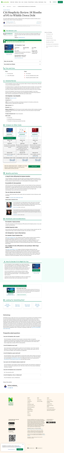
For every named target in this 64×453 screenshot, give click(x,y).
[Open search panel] (50, 2)
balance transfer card (16, 359)
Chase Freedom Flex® (11, 237)
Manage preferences (11, 449)
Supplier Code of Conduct (50, 402)
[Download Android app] (11, 429)
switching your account (15, 358)
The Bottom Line (49, 34)
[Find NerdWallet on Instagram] (51, 422)
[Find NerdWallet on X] (47, 422)
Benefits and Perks (50, 42)
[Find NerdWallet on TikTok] (55, 422)
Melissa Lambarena (12, 385)
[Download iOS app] (11, 423)
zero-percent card (7, 359)
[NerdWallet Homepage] (4, 6)
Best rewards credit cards (27, 305)
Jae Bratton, (15, 214)
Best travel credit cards (17, 305)
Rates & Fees (8, 54)
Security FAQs (39, 401)
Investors (29, 415)
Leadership (29, 401)
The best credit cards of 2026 (7, 305)
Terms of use (49, 399)
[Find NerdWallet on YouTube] (49, 422)
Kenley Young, (15, 207)
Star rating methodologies (30, 409)
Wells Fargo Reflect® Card (12, 249)
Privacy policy (49, 403)
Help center (39, 399)
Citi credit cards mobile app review (16, 197)
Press (28, 412)
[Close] (23, 444)
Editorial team (30, 411)
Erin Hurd (38, 23)
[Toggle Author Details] (14, 21)
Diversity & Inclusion (31, 405)
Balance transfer (13, 98)
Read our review (21, 294)
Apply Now (9, 51)
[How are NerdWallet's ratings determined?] (12, 35)
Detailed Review (49, 38)
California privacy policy (50, 406)
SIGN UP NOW (34, 166)
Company (29, 399)
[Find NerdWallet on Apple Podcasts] (53, 422)
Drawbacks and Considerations (52, 44)
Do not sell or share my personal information (51, 410)
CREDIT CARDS (9, 6)
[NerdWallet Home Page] (5, 2)
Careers (28, 402)
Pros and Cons (49, 36)
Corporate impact (30, 404)
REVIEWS (14, 6)
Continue (20, 449)
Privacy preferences (50, 407)
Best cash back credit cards (37, 305)
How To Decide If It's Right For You (52, 47)
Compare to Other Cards (51, 40)
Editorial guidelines (30, 407)
